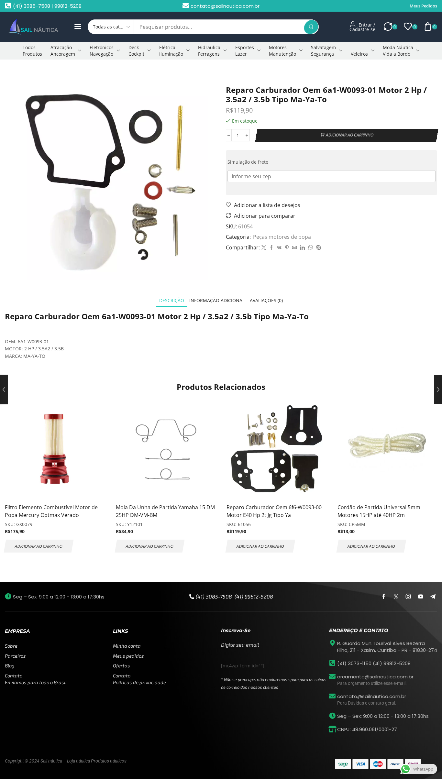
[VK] (279, 248)
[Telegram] (433, 596)
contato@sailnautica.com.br (371, 696)
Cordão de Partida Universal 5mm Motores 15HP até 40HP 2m (378, 511)
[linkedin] (302, 248)
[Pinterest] (287, 248)
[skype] (318, 248)
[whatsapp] (310, 248)
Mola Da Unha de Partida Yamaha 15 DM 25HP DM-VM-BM (165, 511)
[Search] (311, 27)
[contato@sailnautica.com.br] (332, 696)
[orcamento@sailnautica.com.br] (332, 676)
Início (15, 72)
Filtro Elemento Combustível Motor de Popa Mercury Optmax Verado (51, 511)
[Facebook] (271, 248)
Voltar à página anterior (407, 72)
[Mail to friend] (294, 248)
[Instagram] (408, 596)
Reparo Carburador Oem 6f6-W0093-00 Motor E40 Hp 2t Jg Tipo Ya (274, 511)
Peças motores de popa (52, 72)
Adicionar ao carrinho (349, 135)
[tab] (171, 300)
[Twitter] (264, 248)
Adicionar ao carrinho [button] (38, 546)
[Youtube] (420, 596)
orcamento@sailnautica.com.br (375, 676)
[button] (78, 26)
